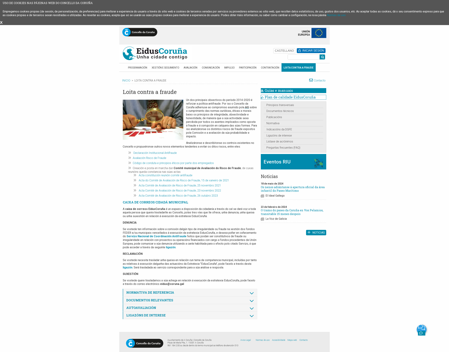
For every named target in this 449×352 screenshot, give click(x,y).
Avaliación (190, 67)
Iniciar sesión (313, 50)
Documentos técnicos (280, 111)
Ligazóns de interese (279, 135)
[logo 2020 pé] (144, 343)
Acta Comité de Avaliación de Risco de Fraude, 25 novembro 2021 (179, 185)
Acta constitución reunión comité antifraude (165, 175)
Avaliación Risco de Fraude (149, 158)
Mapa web (292, 340)
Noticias (318, 232)
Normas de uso (336, 15)
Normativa (272, 123)
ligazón (171, 247)
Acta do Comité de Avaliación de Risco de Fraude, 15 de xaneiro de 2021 (183, 180)
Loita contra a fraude (298, 67)
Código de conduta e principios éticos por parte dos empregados (173, 163)
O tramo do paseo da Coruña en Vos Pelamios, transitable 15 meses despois (292, 212)
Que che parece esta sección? (421, 333)
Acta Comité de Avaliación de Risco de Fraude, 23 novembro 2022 (179, 190)
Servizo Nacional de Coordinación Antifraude (156, 236)
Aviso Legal (245, 340)
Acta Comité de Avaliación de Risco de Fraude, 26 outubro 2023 (178, 195)
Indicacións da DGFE (279, 129)
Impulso (229, 67)
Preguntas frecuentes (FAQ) (283, 147)
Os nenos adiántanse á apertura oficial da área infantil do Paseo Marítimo (293, 189)
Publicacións (274, 117)
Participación (247, 67)
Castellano (284, 50)
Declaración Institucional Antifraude (155, 153)
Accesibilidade (278, 340)
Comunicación (211, 67)
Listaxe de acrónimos (279, 141)
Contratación (270, 67)
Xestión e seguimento (165, 67)
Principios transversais (280, 105)
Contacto (320, 80)
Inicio (126, 80)
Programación (137, 67)
